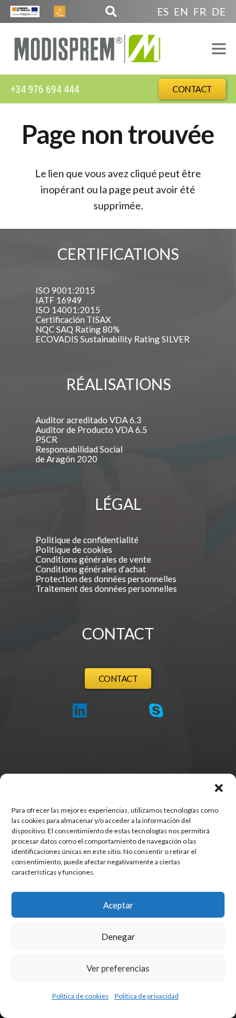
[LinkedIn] (80, 711)
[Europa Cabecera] (25, 11)
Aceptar (118, 905)
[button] (219, 788)
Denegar (118, 936)
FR (199, 11)
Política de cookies (80, 996)
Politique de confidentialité (87, 540)
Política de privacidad (147, 996)
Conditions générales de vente (93, 559)
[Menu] (219, 48)
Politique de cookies (74, 549)
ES (162, 11)
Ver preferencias (118, 968)
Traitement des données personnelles (106, 588)
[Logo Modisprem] (87, 49)
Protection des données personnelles (106, 579)
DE (218, 11)
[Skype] (156, 711)
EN (181, 11)
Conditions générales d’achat (91, 569)
